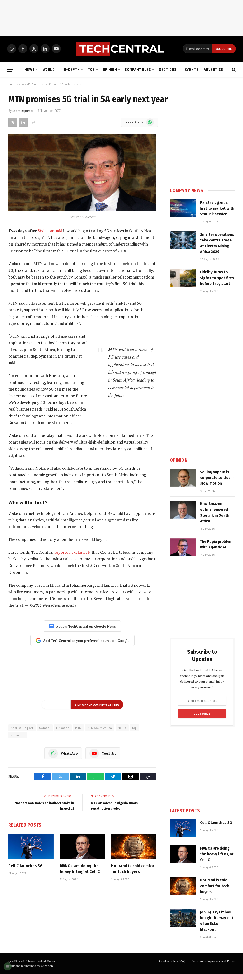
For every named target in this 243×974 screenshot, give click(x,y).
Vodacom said (50, 230)
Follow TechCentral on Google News (86, 626)
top (134, 728)
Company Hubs (138, 69)
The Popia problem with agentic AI (216, 544)
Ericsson (62, 728)
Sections (168, 69)
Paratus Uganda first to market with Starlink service (217, 208)
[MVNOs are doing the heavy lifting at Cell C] (82, 846)
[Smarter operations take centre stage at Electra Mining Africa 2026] (183, 240)
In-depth (71, 69)
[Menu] (10, 69)
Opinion (110, 69)
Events (192, 69)
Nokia (122, 728)
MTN (78, 728)
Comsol (44, 728)
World (49, 69)
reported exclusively (72, 552)
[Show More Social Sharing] (33, 122)
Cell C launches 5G (25, 866)
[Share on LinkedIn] (23, 122)
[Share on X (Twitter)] (12, 122)
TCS (91, 69)
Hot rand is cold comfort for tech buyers (133, 868)
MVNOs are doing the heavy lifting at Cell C (80, 868)
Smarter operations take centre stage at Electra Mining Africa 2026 (217, 243)
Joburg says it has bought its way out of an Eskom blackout (216, 921)
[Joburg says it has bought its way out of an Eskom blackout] (183, 918)
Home (12, 83)
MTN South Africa (99, 728)
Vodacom (17, 735)
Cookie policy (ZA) (172, 961)
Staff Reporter (22, 111)
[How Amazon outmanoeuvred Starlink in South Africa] (183, 510)
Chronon (47, 966)
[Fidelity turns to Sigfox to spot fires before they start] (183, 278)
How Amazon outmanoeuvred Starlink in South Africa (214, 512)
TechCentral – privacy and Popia (213, 961)
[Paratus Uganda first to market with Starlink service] (183, 208)
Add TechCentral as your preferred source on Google (86, 640)
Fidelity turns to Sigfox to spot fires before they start (217, 278)
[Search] (233, 69)
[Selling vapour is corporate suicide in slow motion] (183, 478)
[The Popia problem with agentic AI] (183, 547)
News (29, 69)
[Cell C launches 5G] (31, 846)
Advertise (213, 69)
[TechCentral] (121, 49)
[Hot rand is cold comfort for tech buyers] (133, 846)
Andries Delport (22, 728)
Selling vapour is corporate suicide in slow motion (217, 477)
